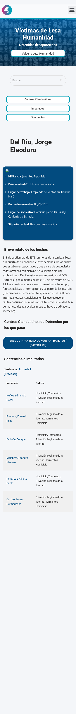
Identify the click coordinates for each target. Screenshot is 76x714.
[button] (72, 10)
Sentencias (38, 117)
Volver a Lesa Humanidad (38, 53)
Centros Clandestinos (38, 99)
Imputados (37, 108)
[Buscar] (61, 80)
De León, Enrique (15, 439)
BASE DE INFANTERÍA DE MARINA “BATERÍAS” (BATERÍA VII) (38, 343)
